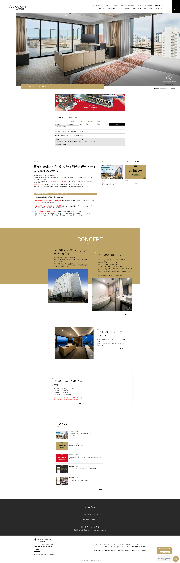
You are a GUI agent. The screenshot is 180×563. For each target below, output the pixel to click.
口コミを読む (159, 8)
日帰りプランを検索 (61, 126)
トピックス (150, 8)
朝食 (104, 8)
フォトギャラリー (136, 8)
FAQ (144, 8)
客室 (100, 8)
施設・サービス (112, 8)
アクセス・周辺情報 (124, 8)
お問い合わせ (108, 546)
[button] (173, 88)
